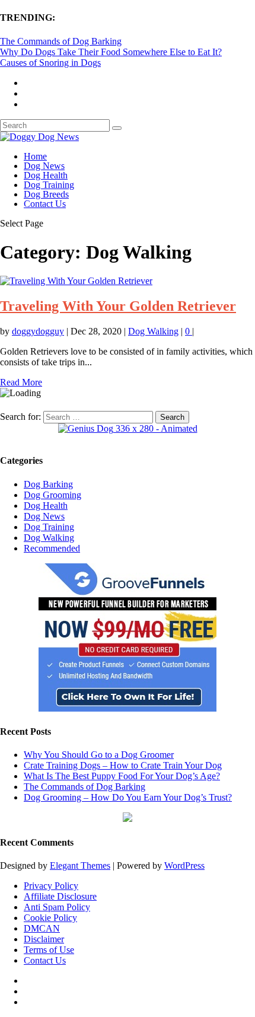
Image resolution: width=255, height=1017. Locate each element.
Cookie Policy (50, 918)
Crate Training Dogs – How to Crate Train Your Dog (123, 765)
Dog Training (49, 185)
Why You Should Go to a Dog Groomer (99, 755)
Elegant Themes (80, 865)
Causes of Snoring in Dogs (50, 63)
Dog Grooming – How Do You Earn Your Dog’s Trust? (128, 797)
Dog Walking (153, 331)
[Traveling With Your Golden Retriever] (76, 281)
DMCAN (42, 928)
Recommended (52, 548)
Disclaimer (44, 939)
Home (35, 156)
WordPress (184, 865)
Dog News (44, 166)
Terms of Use (49, 950)
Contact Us (45, 204)
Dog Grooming (52, 495)
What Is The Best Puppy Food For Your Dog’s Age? (122, 776)
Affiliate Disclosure (60, 896)
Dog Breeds (46, 194)
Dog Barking (48, 484)
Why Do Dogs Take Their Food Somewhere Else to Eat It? (111, 52)
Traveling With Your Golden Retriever (118, 306)
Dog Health (46, 175)
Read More (21, 382)
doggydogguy (38, 331)
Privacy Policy (51, 886)
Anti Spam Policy (57, 907)
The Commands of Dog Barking (61, 41)
